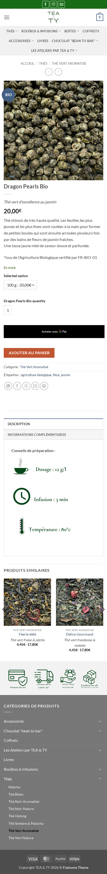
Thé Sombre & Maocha (25, 823)
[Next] (103, 619)
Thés (10, 31)
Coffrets (91, 31)
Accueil (27, 63)
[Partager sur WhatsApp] (8, 386)
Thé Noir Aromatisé (23, 801)
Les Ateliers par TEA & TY (52, 51)
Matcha (14, 787)
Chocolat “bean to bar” (73, 41)
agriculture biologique (36, 375)
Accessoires (20, 41)
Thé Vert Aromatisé (69, 63)
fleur (56, 375)
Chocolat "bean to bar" (23, 730)
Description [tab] (19, 424)
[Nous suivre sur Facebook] (45, 4)
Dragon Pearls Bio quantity (24, 301)
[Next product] (49, 72)
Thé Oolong (17, 816)
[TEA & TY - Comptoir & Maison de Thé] (53, 17)
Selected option (16, 276)
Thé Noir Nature (21, 809)
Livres (43, 41)
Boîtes (70, 31)
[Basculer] (100, 721)
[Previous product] (58, 72)
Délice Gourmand (79, 634)
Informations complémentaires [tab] (37, 435)
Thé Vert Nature (20, 838)
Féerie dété (27, 634)
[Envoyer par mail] (35, 386)
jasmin (65, 375)
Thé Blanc (16, 794)
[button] (7, 17)
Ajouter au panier (29, 352)
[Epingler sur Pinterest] (44, 386)
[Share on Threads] (26, 386)
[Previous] (4, 619)
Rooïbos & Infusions (39, 31)
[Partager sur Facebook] (17, 386)
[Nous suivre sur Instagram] (53, 4)
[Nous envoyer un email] (61, 4)
